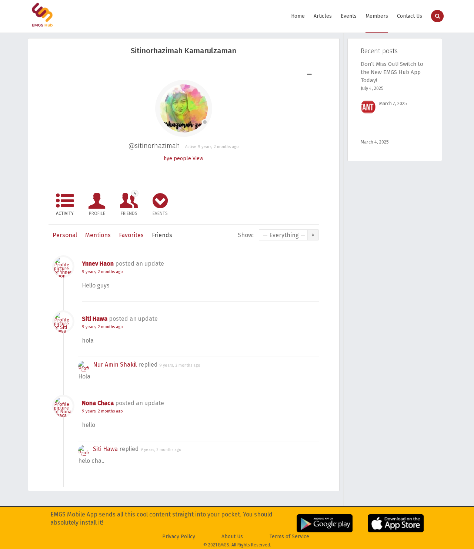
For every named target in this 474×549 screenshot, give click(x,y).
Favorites (131, 235)
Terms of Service (289, 536)
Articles (323, 16)
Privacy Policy (178, 536)
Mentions (98, 235)
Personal (65, 235)
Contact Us (409, 16)
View (198, 158)
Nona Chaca (98, 403)
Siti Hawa (94, 318)
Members (376, 16)
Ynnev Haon (98, 263)
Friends (129, 203)
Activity (65, 213)
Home (298, 16)
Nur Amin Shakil (115, 364)
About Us (232, 536)
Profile (97, 213)
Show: (246, 235)
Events (349, 16)
